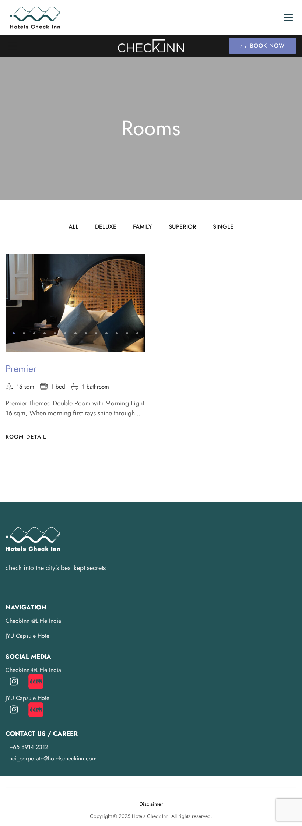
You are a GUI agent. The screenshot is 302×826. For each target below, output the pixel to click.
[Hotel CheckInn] (151, 45)
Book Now (267, 46)
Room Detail (26, 437)
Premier (21, 369)
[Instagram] (14, 681)
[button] (13, 333)
